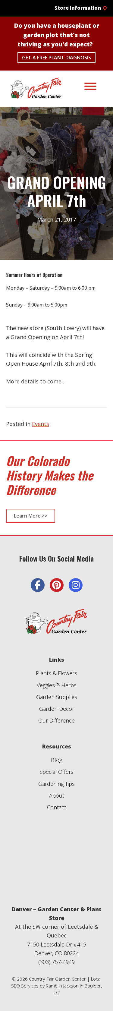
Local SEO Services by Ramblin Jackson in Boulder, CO (56, 985)
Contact (56, 807)
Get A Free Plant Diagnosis (56, 57)
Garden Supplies (56, 697)
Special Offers (56, 771)
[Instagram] (76, 585)
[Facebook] (38, 585)
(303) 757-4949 (56, 961)
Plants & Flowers (56, 673)
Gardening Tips (56, 783)
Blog (56, 760)
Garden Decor (56, 708)
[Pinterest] (57, 585)
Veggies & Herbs (57, 685)
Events (40, 423)
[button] (76, 8)
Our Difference (56, 720)
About (56, 795)
